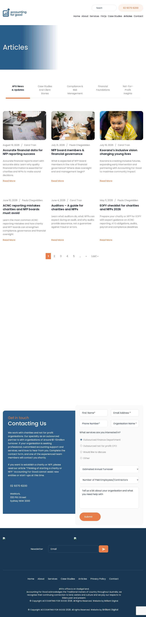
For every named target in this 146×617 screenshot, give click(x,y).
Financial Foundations (103, 88)
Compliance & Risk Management (75, 90)
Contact (138, 16)
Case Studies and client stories (45, 90)
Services (94, 16)
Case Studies (115, 16)
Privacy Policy (98, 578)
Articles (128, 16)
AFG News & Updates (18, 88)
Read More (9, 181)
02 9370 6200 (130, 8)
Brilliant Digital (110, 609)
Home (76, 16)
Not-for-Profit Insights (128, 90)
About (85, 16)
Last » (94, 256)
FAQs (104, 16)
